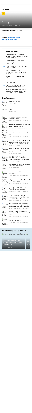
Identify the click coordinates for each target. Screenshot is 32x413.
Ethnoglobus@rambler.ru (10, 39)
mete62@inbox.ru (14, 37)
